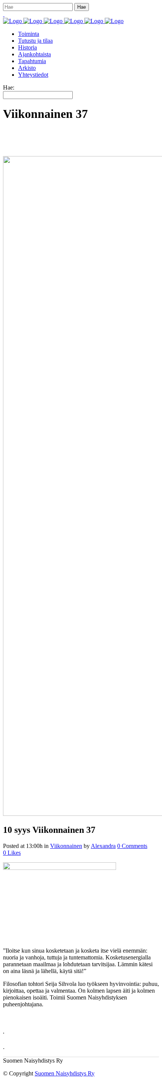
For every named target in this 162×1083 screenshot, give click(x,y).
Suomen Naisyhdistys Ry (65, 1073)
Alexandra (103, 846)
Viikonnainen (66, 846)
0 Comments (132, 846)
